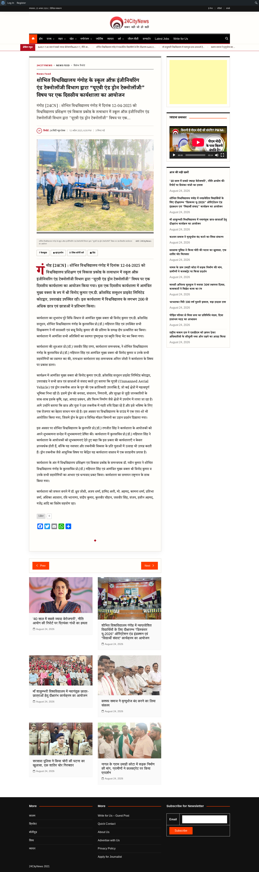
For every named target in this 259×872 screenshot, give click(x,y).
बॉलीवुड (33, 832)
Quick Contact (106, 823)
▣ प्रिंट (92, 252)
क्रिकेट (33, 823)
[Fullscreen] (222, 155)
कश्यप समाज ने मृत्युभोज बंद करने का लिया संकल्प (223, 47)
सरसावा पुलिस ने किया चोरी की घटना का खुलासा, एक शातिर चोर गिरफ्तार (197, 253)
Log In (10, 2)
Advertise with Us (109, 840)
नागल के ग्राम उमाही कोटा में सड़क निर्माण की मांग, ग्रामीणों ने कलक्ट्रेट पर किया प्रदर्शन (128, 768)
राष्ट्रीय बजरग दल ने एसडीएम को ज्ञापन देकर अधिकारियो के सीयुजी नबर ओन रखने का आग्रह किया (197, 335)
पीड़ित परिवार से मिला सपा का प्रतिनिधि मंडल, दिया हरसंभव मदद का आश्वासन (196, 318)
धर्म (119, 38)
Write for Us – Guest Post (113, 815)
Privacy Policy (107, 848)
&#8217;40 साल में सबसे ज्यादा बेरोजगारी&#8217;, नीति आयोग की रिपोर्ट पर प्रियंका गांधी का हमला (64, 47)
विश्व (31, 840)
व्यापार (110, 38)
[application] (198, 142)
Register (21, 2)
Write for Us (180, 38)
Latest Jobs (162, 38)
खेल (72, 38)
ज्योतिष (99, 38)
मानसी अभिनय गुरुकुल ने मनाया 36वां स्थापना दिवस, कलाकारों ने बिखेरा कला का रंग (197, 287)
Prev (43, 565)
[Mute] (216, 155)
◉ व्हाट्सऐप (58, 252)
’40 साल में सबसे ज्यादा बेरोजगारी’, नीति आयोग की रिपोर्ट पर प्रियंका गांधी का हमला (196, 183)
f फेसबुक (43, 252)
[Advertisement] (197, 82)
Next (147, 565)
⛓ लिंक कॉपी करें (76, 252)
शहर (60, 38)
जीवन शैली (133, 38)
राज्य (49, 38)
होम (40, 38)
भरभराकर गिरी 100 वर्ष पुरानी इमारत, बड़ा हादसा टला (197, 302)
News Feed (63, 65)
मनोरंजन (85, 38)
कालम (32, 815)
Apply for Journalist (110, 856)
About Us (103, 832)
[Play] (174, 155)
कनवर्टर (147, 38)
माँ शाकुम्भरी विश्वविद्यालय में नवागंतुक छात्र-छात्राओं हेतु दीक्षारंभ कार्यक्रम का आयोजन (183, 47)
